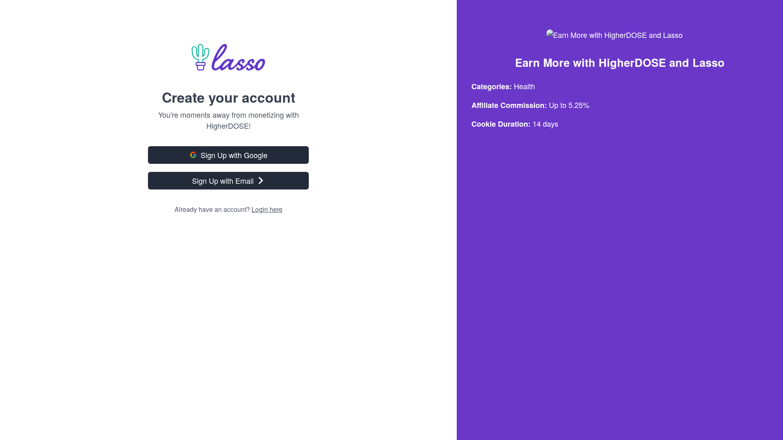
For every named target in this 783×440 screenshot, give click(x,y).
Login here (267, 209)
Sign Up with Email (223, 180)
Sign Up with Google (234, 155)
